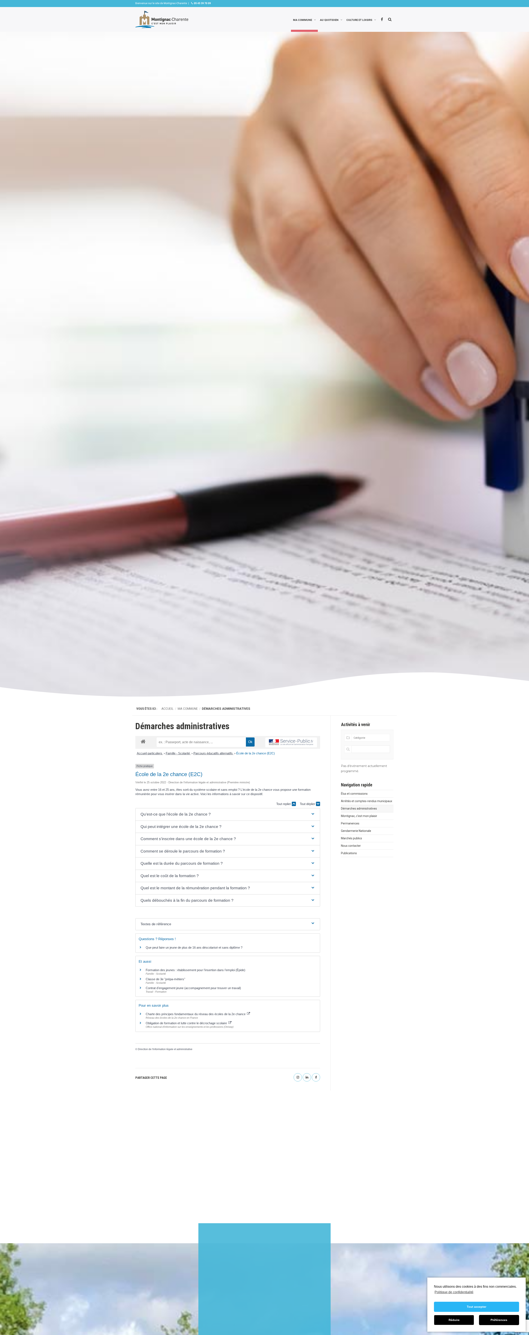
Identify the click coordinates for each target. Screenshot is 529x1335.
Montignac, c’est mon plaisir (359, 816)
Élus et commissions (354, 793)
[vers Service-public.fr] (291, 742)
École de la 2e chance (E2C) (255, 753)
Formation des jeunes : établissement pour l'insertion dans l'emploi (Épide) (195, 970)
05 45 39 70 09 (202, 3)
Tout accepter (476, 1306)
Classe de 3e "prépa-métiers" (165, 979)
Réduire (454, 1320)
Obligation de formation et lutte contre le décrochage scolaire (187, 1023)
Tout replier (284, 804)
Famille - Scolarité (178, 753)
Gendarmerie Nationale (356, 830)
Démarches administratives (359, 808)
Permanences (350, 823)
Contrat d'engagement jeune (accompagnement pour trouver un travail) (193, 988)
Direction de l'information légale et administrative (165, 1049)
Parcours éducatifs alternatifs (213, 753)
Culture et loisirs (359, 19)
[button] (227, 814)
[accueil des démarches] (143, 741)
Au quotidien (329, 19)
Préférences (499, 1320)
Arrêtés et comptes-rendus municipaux (366, 801)
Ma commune (302, 19)
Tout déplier (308, 804)
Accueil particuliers (150, 753)
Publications (349, 853)
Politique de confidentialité (454, 1292)
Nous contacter (351, 845)
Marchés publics (351, 838)
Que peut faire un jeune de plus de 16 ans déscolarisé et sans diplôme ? (194, 947)
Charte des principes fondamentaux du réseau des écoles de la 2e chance (196, 1014)
